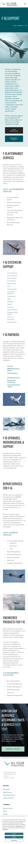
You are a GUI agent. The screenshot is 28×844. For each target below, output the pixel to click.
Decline (14, 837)
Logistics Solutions (8, 798)
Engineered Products (9, 795)
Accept (14, 833)
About (5, 811)
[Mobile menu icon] (24, 3)
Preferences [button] (5, 829)
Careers (5, 814)
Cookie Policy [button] (18, 826)
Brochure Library (8, 808)
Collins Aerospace (12, 373)
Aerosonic (10, 366)
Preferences (14, 840)
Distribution (6, 789)
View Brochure (14, 130)
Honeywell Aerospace (13, 377)
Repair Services (7, 792)
